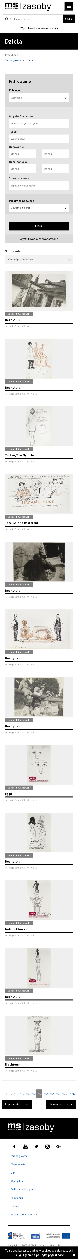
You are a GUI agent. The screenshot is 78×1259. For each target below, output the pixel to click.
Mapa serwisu (18, 1164)
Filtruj (39, 226)
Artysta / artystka (21, 116)
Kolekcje (14, 90)
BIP (13, 1172)
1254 (51, 1094)
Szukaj (68, 18)
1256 (63, 1094)
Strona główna (13, 60)
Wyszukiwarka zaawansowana (38, 28)
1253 (45, 1094)
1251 (33, 1094)
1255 (57, 1094)
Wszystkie (16, 97)
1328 (71, 1094)
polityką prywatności (50, 1255)
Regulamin (17, 1197)
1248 (15, 1094)
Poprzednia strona (17, 1104)
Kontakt (15, 1206)
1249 (21, 1094)
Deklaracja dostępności (24, 1189)
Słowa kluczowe (19, 178)
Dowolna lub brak (20, 207)
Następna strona (61, 1104)
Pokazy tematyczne (21, 201)
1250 (27, 1094)
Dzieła (29, 60)
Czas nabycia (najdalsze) (20, 259)
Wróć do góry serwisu (24, 1215)
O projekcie (17, 1181)
